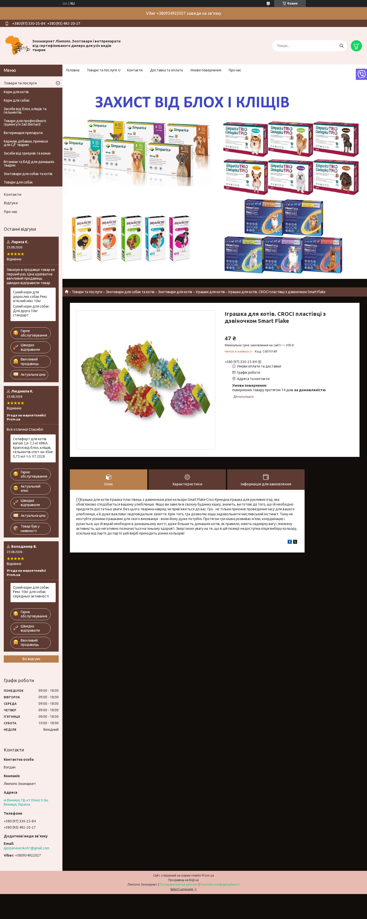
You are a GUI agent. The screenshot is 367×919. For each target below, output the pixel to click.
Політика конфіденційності (220, 884)
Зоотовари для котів (175, 292)
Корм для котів (16, 92)
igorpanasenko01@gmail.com (26, 848)
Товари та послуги (102, 70)
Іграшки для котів (210, 292)
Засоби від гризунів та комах (27, 153)
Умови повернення (205, 70)
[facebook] (290, 543)
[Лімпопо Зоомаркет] (17, 45)
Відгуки (11, 203)
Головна (72, 70)
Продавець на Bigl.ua (183, 880)
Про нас (235, 70)
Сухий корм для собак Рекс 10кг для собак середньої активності (31, 591)
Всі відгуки (31, 659)
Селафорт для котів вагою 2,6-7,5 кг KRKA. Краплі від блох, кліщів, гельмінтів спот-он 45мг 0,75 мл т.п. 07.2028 (33, 447)
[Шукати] (341, 45)
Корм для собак (16, 100)
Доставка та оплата (166, 70)
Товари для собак (18, 182)
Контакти (135, 70)
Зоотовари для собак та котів (130, 292)
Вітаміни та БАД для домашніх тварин (29, 163)
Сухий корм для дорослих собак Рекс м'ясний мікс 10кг (30, 296)
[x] (295, 543)
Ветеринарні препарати (23, 133)
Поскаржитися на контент (179, 884)
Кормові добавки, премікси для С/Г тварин (26, 143)
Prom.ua (208, 875)
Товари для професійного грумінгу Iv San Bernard (25, 122)
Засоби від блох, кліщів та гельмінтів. (25, 110)
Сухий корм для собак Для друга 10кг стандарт (31, 310)
